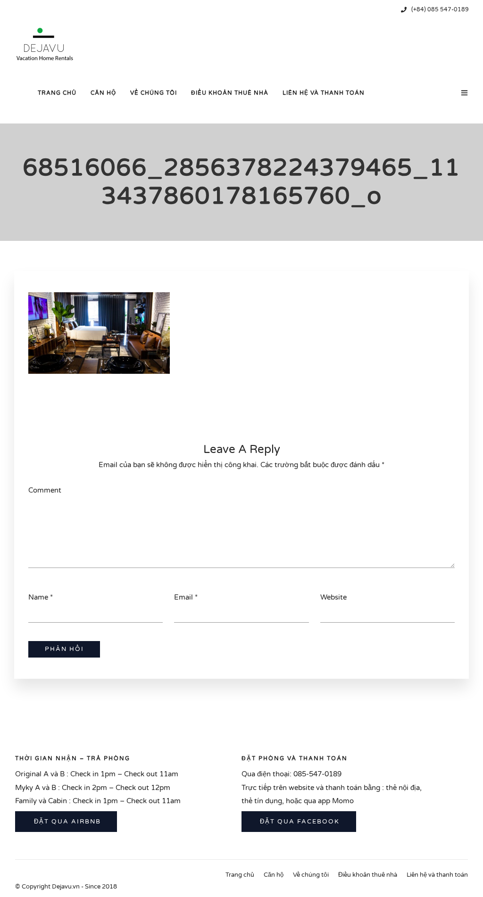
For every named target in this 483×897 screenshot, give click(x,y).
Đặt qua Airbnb (66, 821)
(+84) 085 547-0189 (440, 9)
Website (333, 597)
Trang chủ (57, 93)
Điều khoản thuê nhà (229, 93)
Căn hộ (103, 93)
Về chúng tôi (153, 93)
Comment (44, 490)
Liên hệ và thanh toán (324, 93)
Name (38, 597)
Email (183, 597)
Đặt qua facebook (299, 821)
